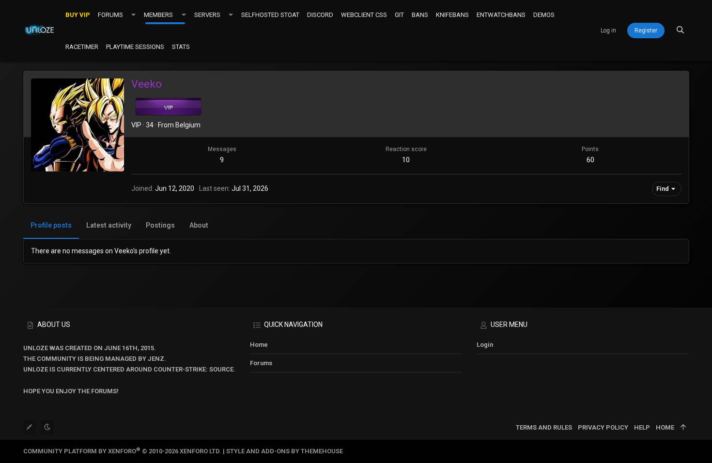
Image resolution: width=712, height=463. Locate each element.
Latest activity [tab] (108, 225)
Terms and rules (544, 427)
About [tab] (198, 225)
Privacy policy (603, 427)
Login (485, 344)
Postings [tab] (160, 225)
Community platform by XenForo (122, 451)
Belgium (188, 125)
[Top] (683, 427)
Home (259, 344)
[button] (133, 14)
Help (642, 427)
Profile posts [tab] (51, 225)
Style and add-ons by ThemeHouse (284, 451)
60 (590, 159)
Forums (261, 363)
